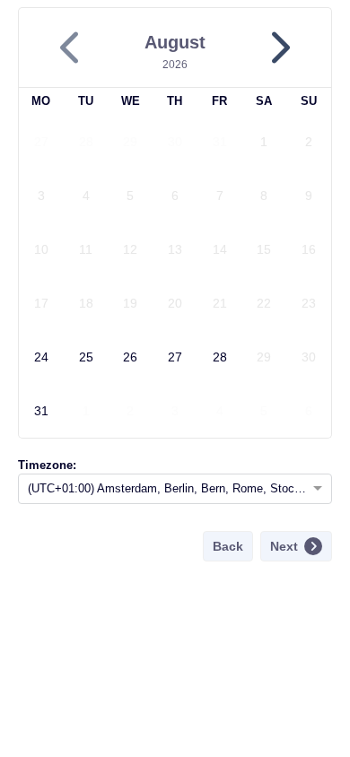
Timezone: (47, 465)
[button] (278, 47)
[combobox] (157, 489)
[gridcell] (41, 142)
